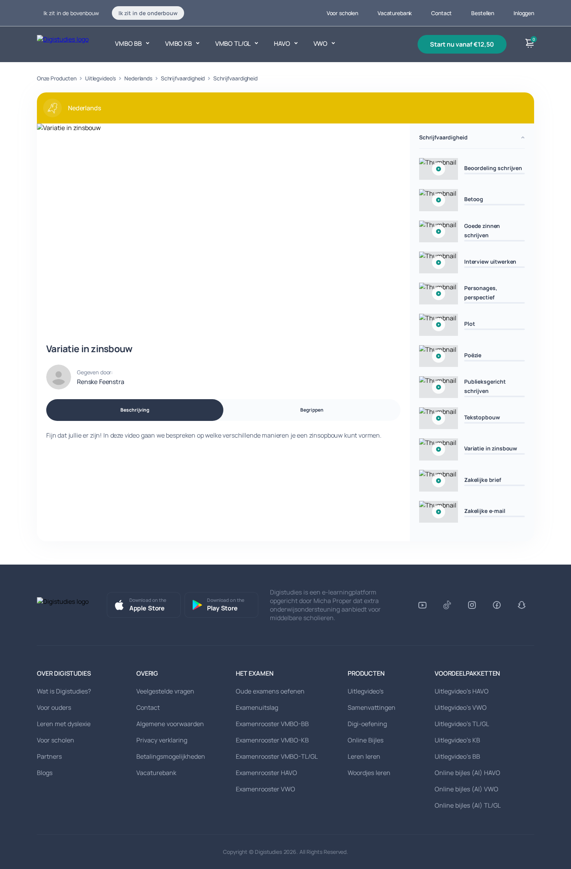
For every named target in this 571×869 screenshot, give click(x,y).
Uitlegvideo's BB (457, 756)
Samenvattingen (371, 707)
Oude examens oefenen (270, 691)
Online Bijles (365, 740)
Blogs (44, 772)
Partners (49, 756)
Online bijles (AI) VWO (466, 789)
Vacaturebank (395, 13)
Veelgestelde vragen (165, 691)
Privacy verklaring (161, 740)
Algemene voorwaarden (170, 724)
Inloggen (524, 13)
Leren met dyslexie (64, 724)
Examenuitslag (257, 707)
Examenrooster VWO (265, 789)
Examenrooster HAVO (266, 772)
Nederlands (138, 78)
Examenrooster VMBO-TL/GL (277, 756)
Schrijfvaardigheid (183, 78)
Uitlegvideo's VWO (461, 707)
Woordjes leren (369, 772)
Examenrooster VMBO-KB (272, 740)
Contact (441, 13)
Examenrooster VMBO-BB (272, 724)
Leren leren (364, 756)
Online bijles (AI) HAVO (467, 772)
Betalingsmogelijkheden (170, 756)
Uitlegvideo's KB (457, 740)
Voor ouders (54, 707)
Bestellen (482, 13)
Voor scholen (342, 13)
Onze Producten (57, 78)
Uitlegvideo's (100, 78)
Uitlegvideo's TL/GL (462, 724)
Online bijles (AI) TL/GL (468, 805)
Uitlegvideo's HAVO (462, 691)
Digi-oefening (367, 724)
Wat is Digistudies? (64, 691)
